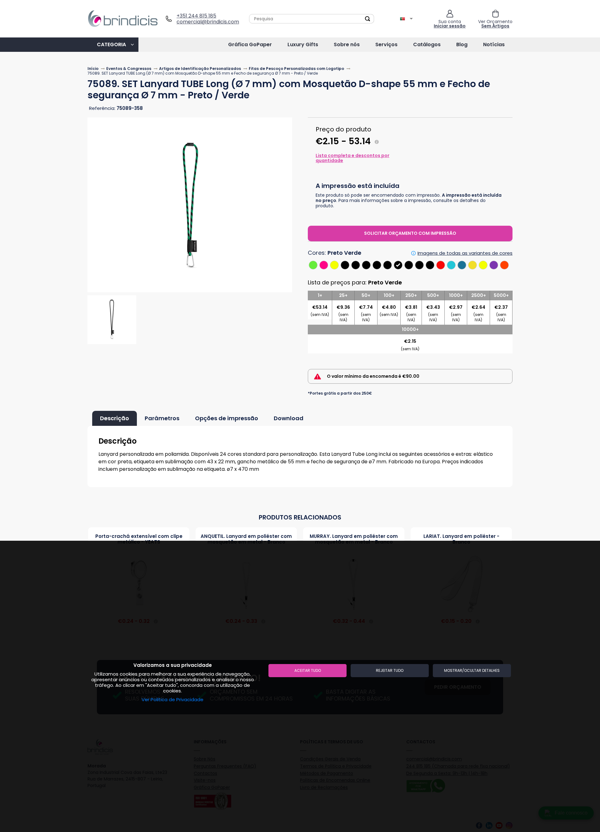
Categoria (111, 44)
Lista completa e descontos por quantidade (352, 158)
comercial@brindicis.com (205, 22)
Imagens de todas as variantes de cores (465, 253)
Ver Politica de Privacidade (172, 699)
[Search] (367, 18)
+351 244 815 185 (196, 15)
